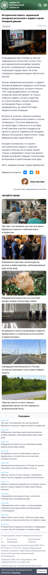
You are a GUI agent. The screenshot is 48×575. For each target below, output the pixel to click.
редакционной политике (36, 189)
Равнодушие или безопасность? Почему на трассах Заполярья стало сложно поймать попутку (22, 466)
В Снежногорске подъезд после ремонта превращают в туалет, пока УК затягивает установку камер (23, 528)
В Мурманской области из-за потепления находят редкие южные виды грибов (21, 445)
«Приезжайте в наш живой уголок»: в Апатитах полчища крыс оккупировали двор (20, 497)
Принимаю (41, 571)
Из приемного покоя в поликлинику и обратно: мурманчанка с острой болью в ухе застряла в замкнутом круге (20, 456)
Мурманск (6, 26)
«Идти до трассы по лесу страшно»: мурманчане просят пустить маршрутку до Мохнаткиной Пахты (22, 476)
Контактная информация (12, 540)
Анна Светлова (37, 181)
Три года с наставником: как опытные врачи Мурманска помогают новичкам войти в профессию (23, 424)
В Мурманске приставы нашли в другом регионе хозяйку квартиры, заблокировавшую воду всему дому (22, 435)
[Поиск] (40, 5)
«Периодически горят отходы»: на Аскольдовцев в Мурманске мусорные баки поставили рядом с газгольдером (21, 508)
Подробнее (15, 572)
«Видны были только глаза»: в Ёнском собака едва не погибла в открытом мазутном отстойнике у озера (23, 518)
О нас (2, 540)
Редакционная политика (34, 540)
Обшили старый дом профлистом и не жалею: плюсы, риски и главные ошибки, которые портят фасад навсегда (23, 487)
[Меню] (45, 5)
